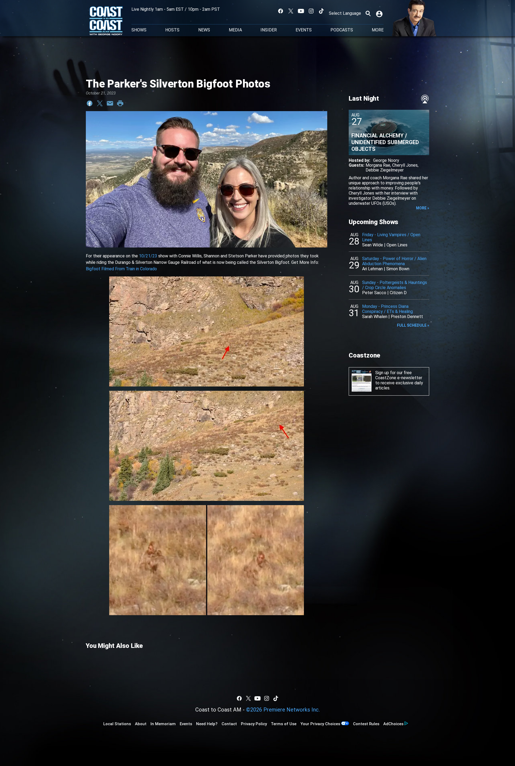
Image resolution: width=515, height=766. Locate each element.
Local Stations (117, 723)
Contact (229, 723)
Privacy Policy (254, 723)
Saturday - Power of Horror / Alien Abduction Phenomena (394, 261)
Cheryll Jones (405, 165)
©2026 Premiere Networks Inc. (283, 709)
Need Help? (207, 723)
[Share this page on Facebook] (89, 103)
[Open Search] (368, 13)
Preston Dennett (407, 316)
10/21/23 (148, 255)
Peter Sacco (374, 292)
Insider (268, 30)
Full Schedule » (413, 325)
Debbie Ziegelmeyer (385, 170)
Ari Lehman (372, 268)
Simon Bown (397, 268)
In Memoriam (163, 723)
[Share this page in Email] (110, 103)
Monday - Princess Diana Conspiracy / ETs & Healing (387, 309)
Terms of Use (283, 723)
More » (422, 208)
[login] (380, 13)
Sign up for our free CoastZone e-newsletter (398, 375)
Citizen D (398, 292)
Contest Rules (366, 723)
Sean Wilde (372, 244)
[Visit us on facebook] (280, 11)
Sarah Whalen (374, 316)
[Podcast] (425, 99)
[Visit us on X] (291, 11)
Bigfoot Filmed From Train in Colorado (121, 268)
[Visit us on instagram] (311, 11)
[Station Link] (106, 21)
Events (304, 30)
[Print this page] (120, 103)
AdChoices (393, 723)
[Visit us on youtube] (301, 11)
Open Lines (397, 244)
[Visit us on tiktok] (321, 11)
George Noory (386, 160)
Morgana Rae (378, 165)
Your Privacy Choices (320, 723)
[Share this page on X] (100, 103)
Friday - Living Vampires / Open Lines (391, 237)
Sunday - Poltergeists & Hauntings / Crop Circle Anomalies (394, 285)
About (140, 723)
